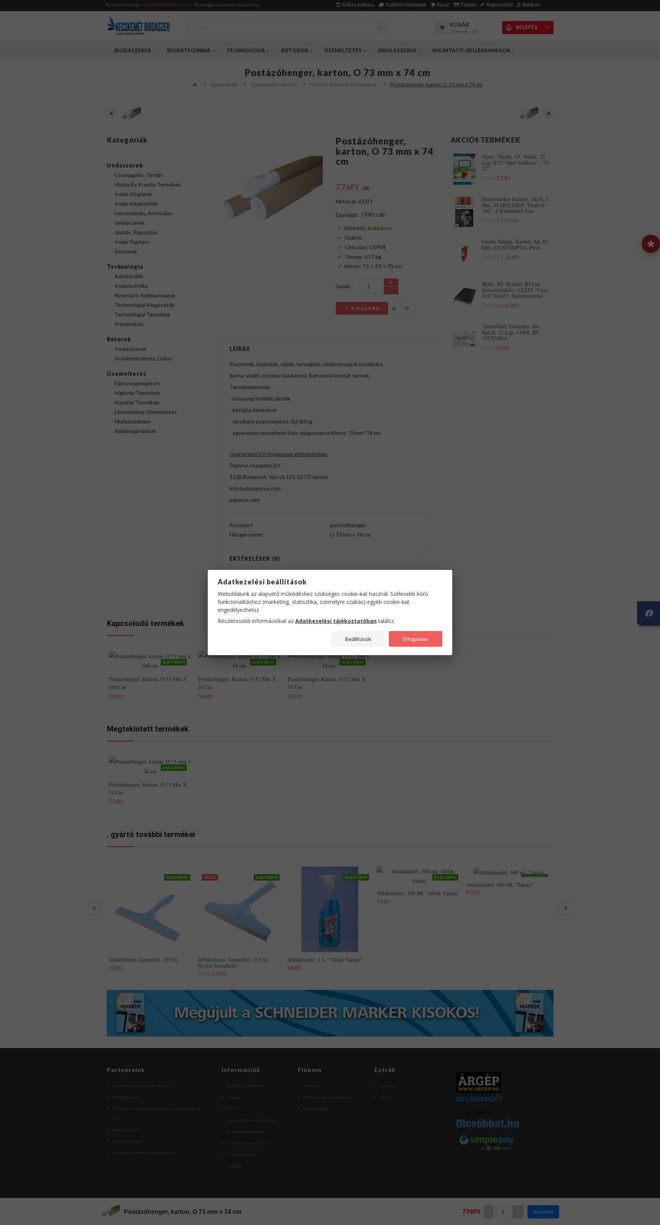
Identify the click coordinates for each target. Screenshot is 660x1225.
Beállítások (358, 639)
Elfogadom (415, 639)
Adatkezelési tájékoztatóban (336, 621)
